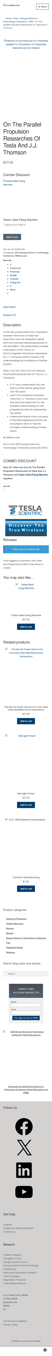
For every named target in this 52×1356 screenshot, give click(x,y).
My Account (8, 1351)
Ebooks (9, 933)
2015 (31, 21)
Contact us (9, 1231)
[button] (14, 194)
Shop (15, 18)
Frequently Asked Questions (18, 1228)
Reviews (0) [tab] (9, 315)
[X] (24, 1158)
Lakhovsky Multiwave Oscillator (20, 1272)
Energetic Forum (12, 1258)
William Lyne (21, 255)
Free (8, 942)
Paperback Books (14, 947)
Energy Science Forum (15, 1262)
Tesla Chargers (11, 1276)
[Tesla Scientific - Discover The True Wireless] (26, 519)
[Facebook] (24, 1136)
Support (7, 1224)
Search (26, 1351)
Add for (15, 225)
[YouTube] (24, 1201)
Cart (40, 1349)
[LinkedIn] (24, 1179)
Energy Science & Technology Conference (26, 938)
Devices (10, 928)
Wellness (10, 952)
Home (9, 18)
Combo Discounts (14, 923)
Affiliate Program (12, 1254)
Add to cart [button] (26, 626)
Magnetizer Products (14, 1279)
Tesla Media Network (14, 1283)
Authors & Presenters (16, 918)
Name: (14, 1002)
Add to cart (12, 237)
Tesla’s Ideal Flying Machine (33, 474)
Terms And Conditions (15, 1321)
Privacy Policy (10, 1324)
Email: (13, 1009)
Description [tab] (9, 307)
